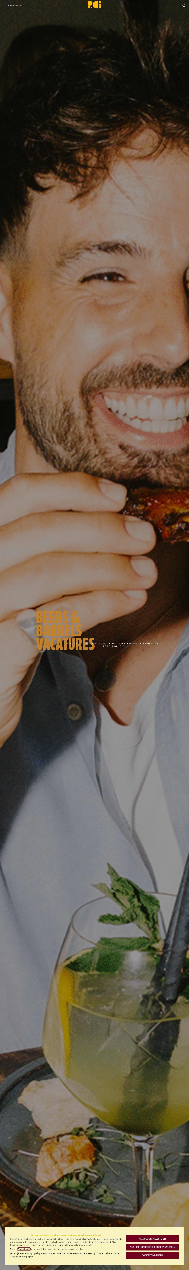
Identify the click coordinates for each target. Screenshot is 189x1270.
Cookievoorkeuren (152, 1255)
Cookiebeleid (24, 1249)
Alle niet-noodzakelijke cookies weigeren (152, 1247)
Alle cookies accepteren (152, 1238)
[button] (183, 5)
